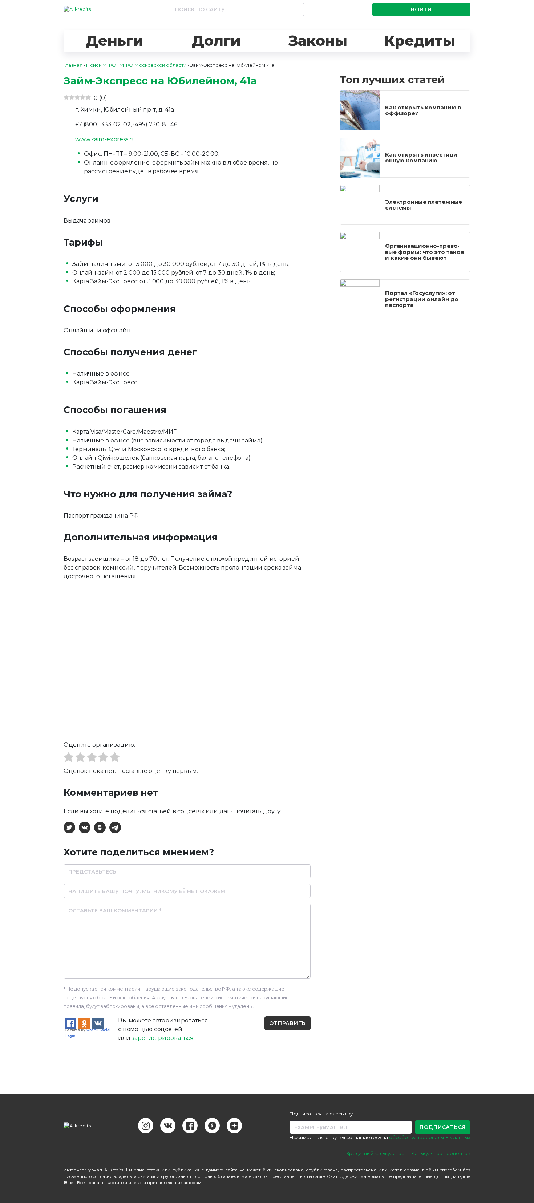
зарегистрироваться (163, 1037)
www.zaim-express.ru (105, 139)
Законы (317, 40)
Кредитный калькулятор (375, 1153)
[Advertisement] (405, 377)
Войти (421, 9)
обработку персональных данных (429, 1137)
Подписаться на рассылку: (322, 1114)
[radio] (69, 758)
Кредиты (419, 40)
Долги (216, 40)
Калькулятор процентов (441, 1153)
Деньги (114, 40)
